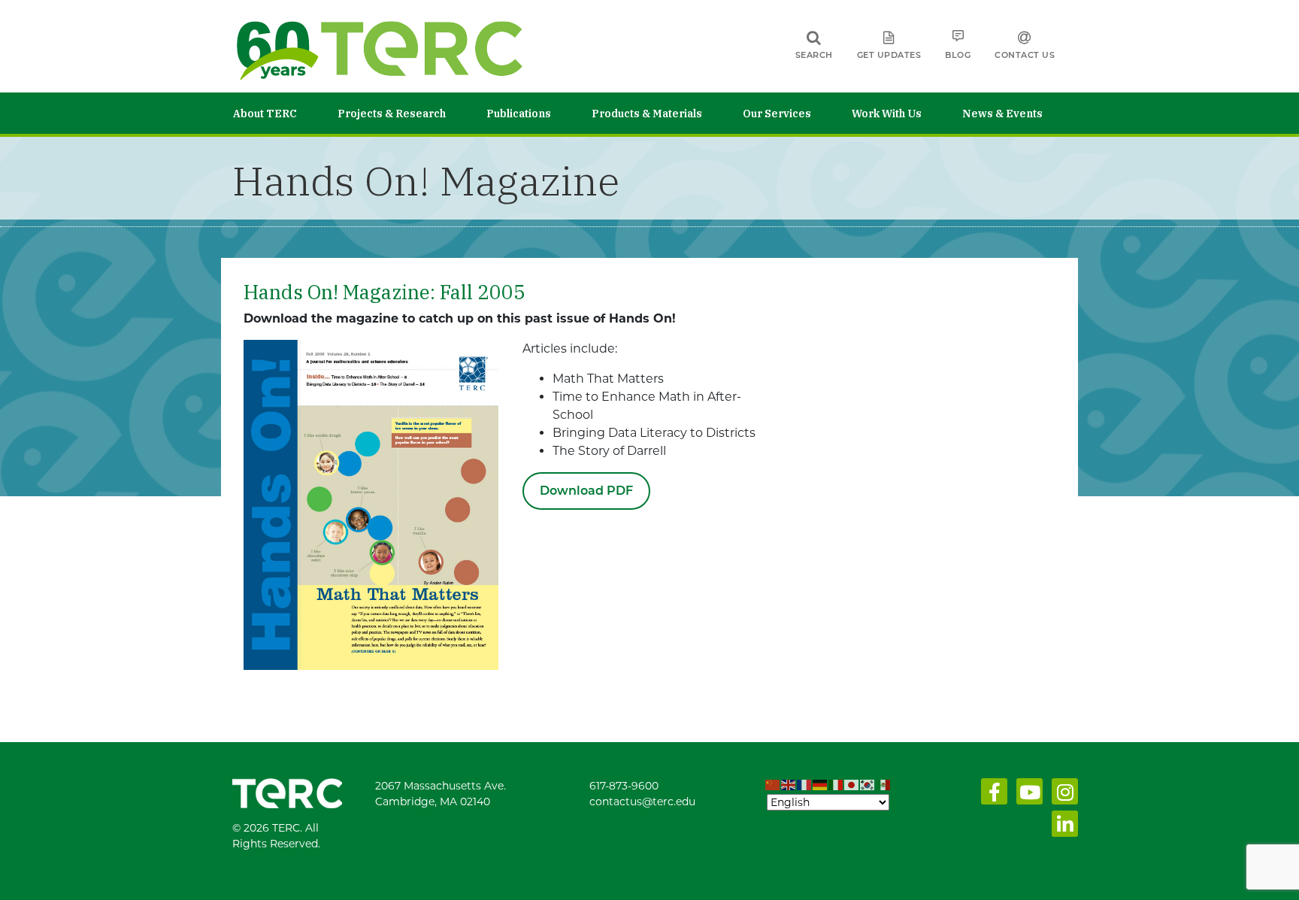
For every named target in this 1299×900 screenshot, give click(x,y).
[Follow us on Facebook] (991, 795)
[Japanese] (852, 785)
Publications (518, 113)
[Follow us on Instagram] (1062, 795)
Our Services (777, 113)
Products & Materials (647, 113)
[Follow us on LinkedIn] (1062, 828)
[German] (820, 785)
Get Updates (889, 55)
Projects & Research (392, 113)
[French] (805, 785)
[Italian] (836, 785)
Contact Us (1025, 55)
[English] (789, 785)
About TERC (265, 113)
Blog (957, 55)
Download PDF (586, 490)
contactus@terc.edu (642, 801)
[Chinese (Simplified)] (773, 785)
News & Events (1002, 113)
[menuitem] (285, 113)
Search (814, 55)
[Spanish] (884, 785)
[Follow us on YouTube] (1026, 795)
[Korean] (868, 785)
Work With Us (887, 113)
